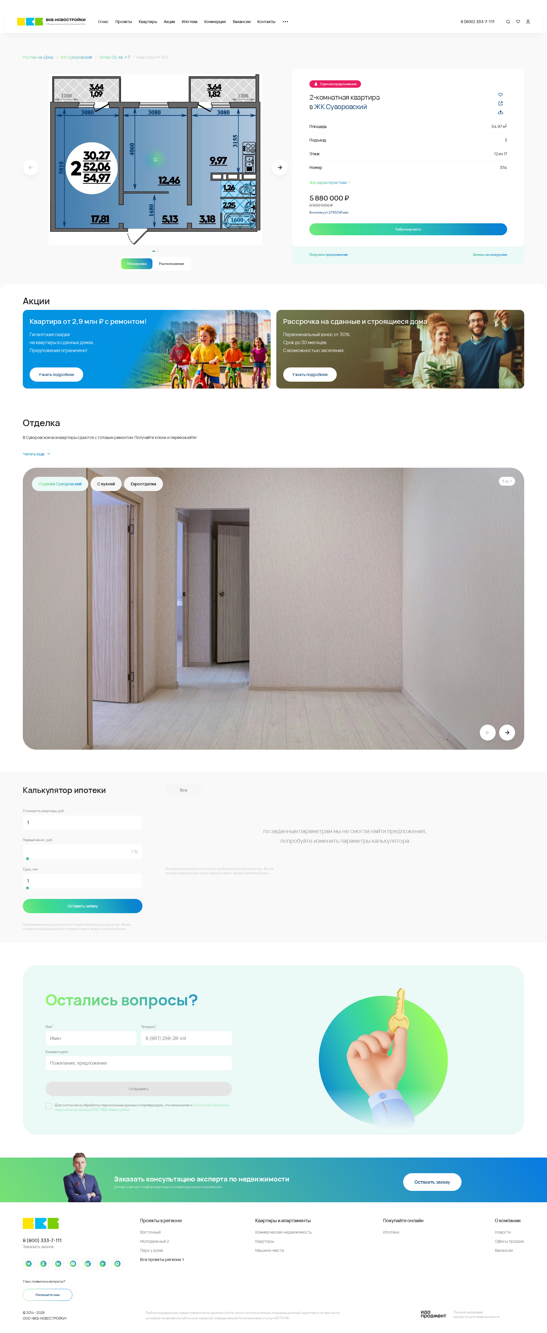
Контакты (266, 21)
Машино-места (269, 1250)
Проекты (123, 21)
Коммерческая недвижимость (283, 1232)
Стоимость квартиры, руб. (44, 811)
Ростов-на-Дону (38, 57)
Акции (169, 21)
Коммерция (215, 21)
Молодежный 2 (154, 1241)
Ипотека (189, 21)
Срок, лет (30, 869)
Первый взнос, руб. (38, 840)
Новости (503, 1232)
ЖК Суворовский (76, 57)
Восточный (150, 1232)
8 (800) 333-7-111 (478, 21)
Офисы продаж (509, 1241)
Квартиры (148, 21)
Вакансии (242, 21)
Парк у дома (151, 1250)
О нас (103, 21)
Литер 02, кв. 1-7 (115, 57)
